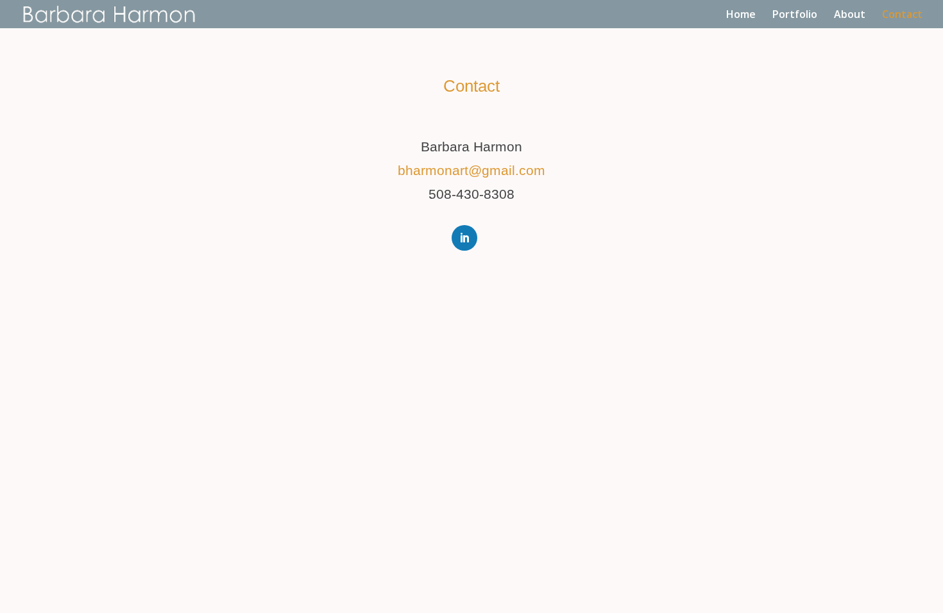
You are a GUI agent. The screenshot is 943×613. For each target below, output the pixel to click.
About (849, 15)
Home (741, 15)
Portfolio (794, 15)
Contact (902, 15)
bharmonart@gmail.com (471, 170)
